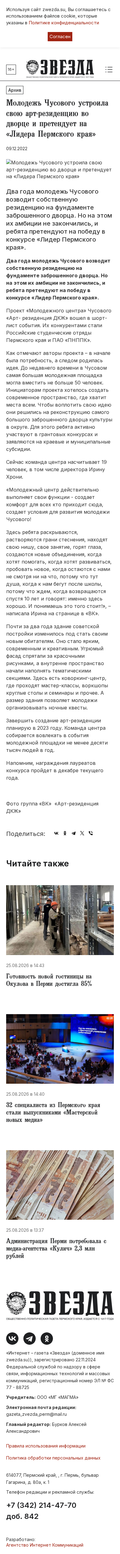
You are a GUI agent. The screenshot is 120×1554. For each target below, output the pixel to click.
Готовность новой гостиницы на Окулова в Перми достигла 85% (49, 981)
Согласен (60, 36)
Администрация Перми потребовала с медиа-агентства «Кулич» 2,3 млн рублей (56, 1249)
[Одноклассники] (65, 833)
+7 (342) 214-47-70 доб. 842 (41, 1511)
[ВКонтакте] (56, 833)
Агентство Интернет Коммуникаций (44, 1545)
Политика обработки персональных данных (53, 1457)
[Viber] (90, 833)
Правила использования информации (46, 1445)
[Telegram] (73, 833)
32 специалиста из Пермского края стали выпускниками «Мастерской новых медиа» (53, 1113)
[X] (82, 833)
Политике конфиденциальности (64, 23)
